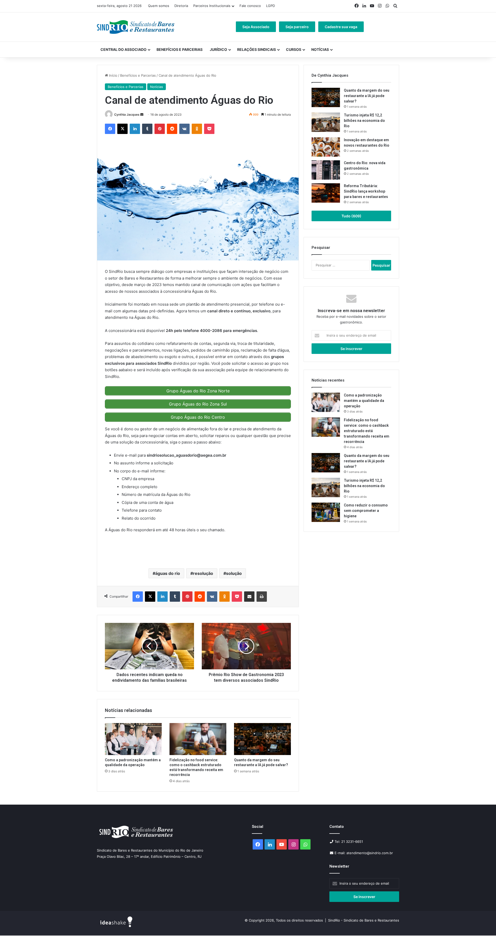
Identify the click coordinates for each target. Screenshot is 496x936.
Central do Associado (123, 49)
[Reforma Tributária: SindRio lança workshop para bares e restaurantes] (326, 193)
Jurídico (218, 49)
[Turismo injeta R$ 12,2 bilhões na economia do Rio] (326, 122)
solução (234, 573)
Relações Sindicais (256, 49)
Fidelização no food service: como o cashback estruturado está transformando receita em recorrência (366, 431)
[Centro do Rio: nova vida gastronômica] (326, 170)
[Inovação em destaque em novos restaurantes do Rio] (326, 147)
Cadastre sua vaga (341, 27)
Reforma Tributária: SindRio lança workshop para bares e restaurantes (366, 191)
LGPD (270, 6)
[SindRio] (135, 27)
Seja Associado (255, 27)
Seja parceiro (297, 27)
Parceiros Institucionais (211, 6)
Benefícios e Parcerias (180, 49)
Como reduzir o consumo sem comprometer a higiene (366, 510)
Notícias (320, 49)
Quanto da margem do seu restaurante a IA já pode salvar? (366, 95)
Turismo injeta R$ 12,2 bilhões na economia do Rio (364, 120)
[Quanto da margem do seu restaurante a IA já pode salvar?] (262, 739)
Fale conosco (250, 6)
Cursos (293, 49)
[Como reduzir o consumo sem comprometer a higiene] (326, 512)
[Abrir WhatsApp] (483, 923)
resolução (203, 573)
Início (112, 75)
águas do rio (167, 573)
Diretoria (181, 6)
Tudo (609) (351, 216)
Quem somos (158, 6)
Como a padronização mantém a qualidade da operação (364, 400)
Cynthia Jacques (127, 114)
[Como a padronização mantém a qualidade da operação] (133, 739)
